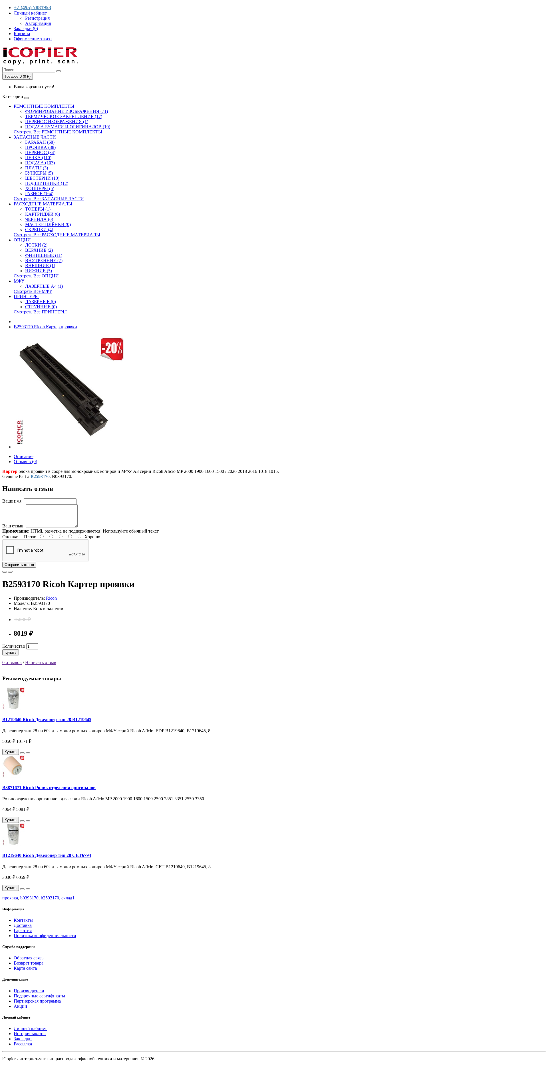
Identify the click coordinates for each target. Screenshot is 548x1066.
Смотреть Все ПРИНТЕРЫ (40, 311)
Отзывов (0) (25, 461)
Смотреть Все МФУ (33, 291)
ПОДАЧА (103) (40, 162)
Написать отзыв (40, 662)
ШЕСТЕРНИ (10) (42, 178)
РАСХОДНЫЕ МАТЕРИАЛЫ (43, 203)
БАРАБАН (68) (40, 142)
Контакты (23, 920)
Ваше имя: (12, 501)
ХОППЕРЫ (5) (39, 188)
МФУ (19, 281)
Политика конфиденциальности (45, 935)
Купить (11, 652)
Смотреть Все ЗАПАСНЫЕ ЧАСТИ (49, 198)
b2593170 (50, 897)
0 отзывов (12, 662)
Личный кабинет (30, 1028)
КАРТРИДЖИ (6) (42, 214)
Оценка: (10, 536)
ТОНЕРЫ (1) (38, 209)
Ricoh (51, 598)
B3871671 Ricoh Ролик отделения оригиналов (49, 787)
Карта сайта (25, 968)
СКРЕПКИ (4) (39, 229)
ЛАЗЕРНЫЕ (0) (40, 301)
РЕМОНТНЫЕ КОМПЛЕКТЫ (44, 106)
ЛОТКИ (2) (36, 245)
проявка (10, 897)
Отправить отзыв (19, 565)
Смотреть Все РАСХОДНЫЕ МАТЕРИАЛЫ (57, 234)
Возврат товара (28, 963)
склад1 (67, 897)
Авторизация (38, 23)
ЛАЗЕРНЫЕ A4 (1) (44, 286)
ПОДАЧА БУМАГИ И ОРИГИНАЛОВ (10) (67, 126)
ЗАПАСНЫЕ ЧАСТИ (35, 137)
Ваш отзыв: (13, 525)
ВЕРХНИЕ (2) (39, 250)
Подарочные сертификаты (39, 995)
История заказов (30, 1033)
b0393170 (29, 897)
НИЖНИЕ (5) (38, 270)
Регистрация (37, 18)
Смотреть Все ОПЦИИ (36, 275)
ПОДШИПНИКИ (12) (46, 183)
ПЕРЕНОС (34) (40, 152)
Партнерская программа (37, 1001)
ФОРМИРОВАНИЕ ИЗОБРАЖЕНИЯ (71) (66, 111)
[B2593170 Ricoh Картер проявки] (71, 446)
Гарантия (23, 930)
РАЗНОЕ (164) (39, 193)
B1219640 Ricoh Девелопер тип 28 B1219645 (46, 719)
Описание (23, 456)
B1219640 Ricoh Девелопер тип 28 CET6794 (46, 855)
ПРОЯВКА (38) (40, 147)
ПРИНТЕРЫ (26, 296)
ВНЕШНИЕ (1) (40, 265)
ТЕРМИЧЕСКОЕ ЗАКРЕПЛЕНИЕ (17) (63, 116)
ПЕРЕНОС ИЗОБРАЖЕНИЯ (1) (56, 121)
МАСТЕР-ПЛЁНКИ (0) (48, 224)
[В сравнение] (10, 572)
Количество (13, 646)
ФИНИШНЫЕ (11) (43, 255)
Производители (29, 990)
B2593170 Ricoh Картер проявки (45, 326)
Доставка (23, 925)
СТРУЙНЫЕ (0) (41, 306)
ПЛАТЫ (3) (36, 167)
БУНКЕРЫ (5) (39, 173)
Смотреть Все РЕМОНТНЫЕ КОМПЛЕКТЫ (58, 131)
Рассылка (23, 1043)
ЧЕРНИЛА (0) (39, 219)
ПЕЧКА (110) (38, 157)
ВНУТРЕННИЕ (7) (44, 260)
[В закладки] (4, 572)
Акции (20, 1006)
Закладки (23, 1038)
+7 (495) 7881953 (32, 7)
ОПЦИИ (22, 239)
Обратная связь (28, 957)
